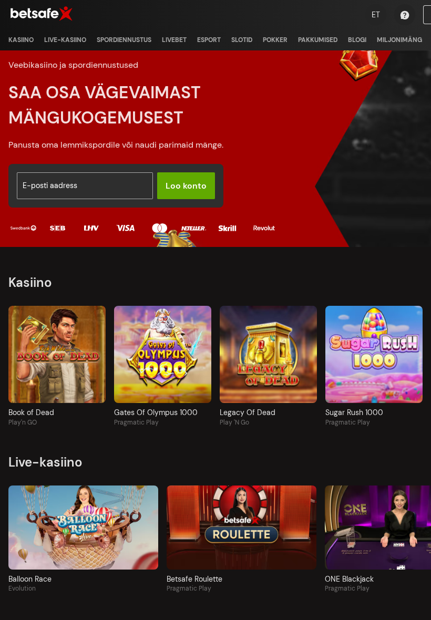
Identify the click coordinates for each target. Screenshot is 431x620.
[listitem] (21, 39)
